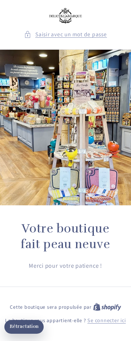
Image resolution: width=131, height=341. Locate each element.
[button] (65, 34)
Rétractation (24, 326)
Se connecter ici (106, 320)
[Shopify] (107, 306)
